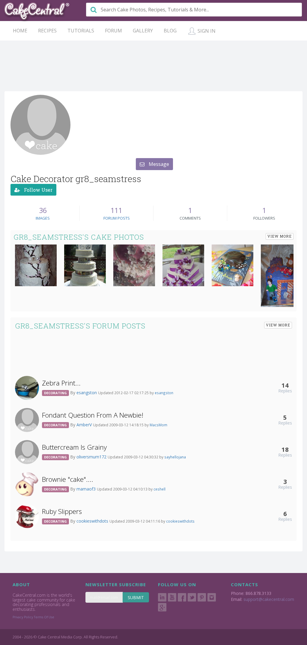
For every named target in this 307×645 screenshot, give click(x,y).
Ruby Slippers (62, 511)
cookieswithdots (92, 521)
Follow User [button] (37, 190)
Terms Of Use (44, 617)
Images (43, 218)
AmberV (84, 425)
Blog (170, 30)
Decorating (55, 393)
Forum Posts (116, 218)
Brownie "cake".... (67, 479)
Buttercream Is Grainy (74, 447)
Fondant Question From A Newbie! (92, 415)
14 (285, 385)
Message (158, 164)
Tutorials (80, 30)
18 (285, 449)
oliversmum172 (92, 457)
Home (20, 30)
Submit (136, 597)
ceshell (159, 489)
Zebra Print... (61, 383)
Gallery (143, 30)
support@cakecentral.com (268, 599)
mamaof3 (86, 489)
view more (279, 236)
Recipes (47, 30)
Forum (113, 30)
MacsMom (158, 424)
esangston (87, 392)
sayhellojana (175, 456)
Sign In (206, 31)
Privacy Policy (23, 617)
